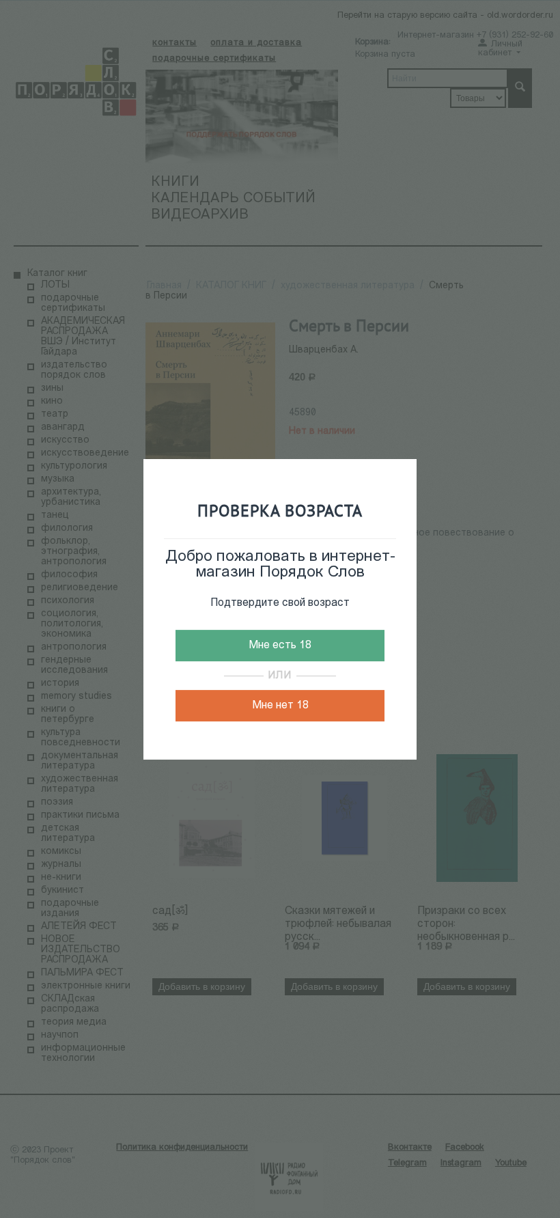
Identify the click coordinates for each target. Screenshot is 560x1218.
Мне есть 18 (280, 645)
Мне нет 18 (280, 705)
